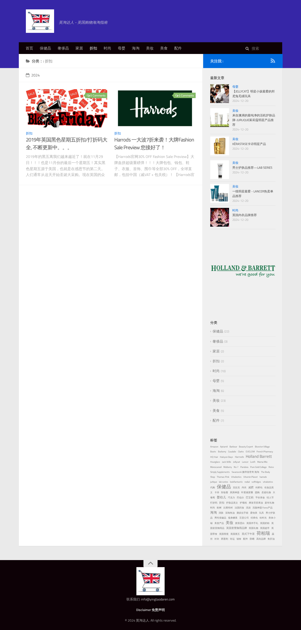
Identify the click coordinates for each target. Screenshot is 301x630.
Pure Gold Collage (258, 467)
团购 (257, 492)
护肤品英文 (232, 502)
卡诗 (216, 492)
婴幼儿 (221, 497)
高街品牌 (261, 539)
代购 (212, 487)
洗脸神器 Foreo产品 (263, 507)
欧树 (219, 507)
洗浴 (248, 507)
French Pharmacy (265, 451)
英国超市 (264, 528)
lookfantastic (236, 482)
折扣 (93, 48)
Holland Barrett (259, 456)
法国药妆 (239, 507)
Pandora (244, 467)
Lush (252, 462)
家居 (79, 48)
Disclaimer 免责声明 (150, 609)
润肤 (221, 513)
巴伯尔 (240, 497)
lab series (223, 482)
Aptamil (224, 446)
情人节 (270, 497)
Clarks (241, 451)
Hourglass (215, 462)
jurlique (213, 482)
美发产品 (219, 523)
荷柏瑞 (263, 533)
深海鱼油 (230, 513)
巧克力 (231, 497)
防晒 (252, 539)
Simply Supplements (220, 472)
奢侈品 (63, 48)
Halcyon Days (226, 457)
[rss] (273, 61)
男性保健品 (220, 517)
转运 (232, 539)
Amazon (214, 446)
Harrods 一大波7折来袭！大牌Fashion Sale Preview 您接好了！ (154, 143)
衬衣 (216, 539)
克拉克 (236, 487)
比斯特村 (228, 507)
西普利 (224, 539)
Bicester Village (262, 446)
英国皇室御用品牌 (236, 528)
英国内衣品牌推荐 (244, 215)
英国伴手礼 (252, 523)
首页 (29, 48)
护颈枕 (243, 502)
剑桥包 (258, 487)
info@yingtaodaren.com (158, 599)
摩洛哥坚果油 (256, 502)
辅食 (239, 539)
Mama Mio (262, 462)
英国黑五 (235, 534)
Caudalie (232, 451)
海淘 (135, 48)
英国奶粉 (264, 523)
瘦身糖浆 (233, 517)
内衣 (244, 487)
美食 (164, 48)
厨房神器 (234, 492)
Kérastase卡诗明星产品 (249, 143)
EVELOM (250, 451)
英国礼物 (253, 528)
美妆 (150, 48)
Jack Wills (226, 462)
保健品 (45, 48)
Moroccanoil (216, 467)
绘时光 (263, 517)
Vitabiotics (236, 477)
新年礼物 (269, 502)
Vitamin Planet (250, 477)
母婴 (121, 48)
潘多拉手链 (242, 513)
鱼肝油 (271, 539)
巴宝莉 (249, 497)
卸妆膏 (224, 492)
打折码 (213, 502)
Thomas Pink (223, 477)
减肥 (250, 487)
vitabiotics (268, 482)
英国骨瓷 (224, 534)
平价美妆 (260, 497)
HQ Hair (214, 457)
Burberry (222, 451)
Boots (213, 451)
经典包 (254, 517)
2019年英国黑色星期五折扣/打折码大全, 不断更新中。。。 (66, 143)
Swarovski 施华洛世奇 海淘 (245, 472)
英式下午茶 (248, 534)
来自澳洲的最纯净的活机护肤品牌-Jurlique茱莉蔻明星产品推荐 (253, 120)
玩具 (261, 513)
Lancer (245, 462)
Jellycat (236, 462)
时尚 (107, 48)
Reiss (271, 467)
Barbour (233, 446)
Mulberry (227, 467)
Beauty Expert (246, 446)
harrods (263, 477)
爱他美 (253, 513)
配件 (178, 48)
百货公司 (244, 517)
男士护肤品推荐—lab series (252, 167)
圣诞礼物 (266, 492)
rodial (247, 482)
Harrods (239, 457)
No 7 (236, 467)
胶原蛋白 (240, 523)
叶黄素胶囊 (247, 492)
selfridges (256, 482)
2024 (35, 75)
